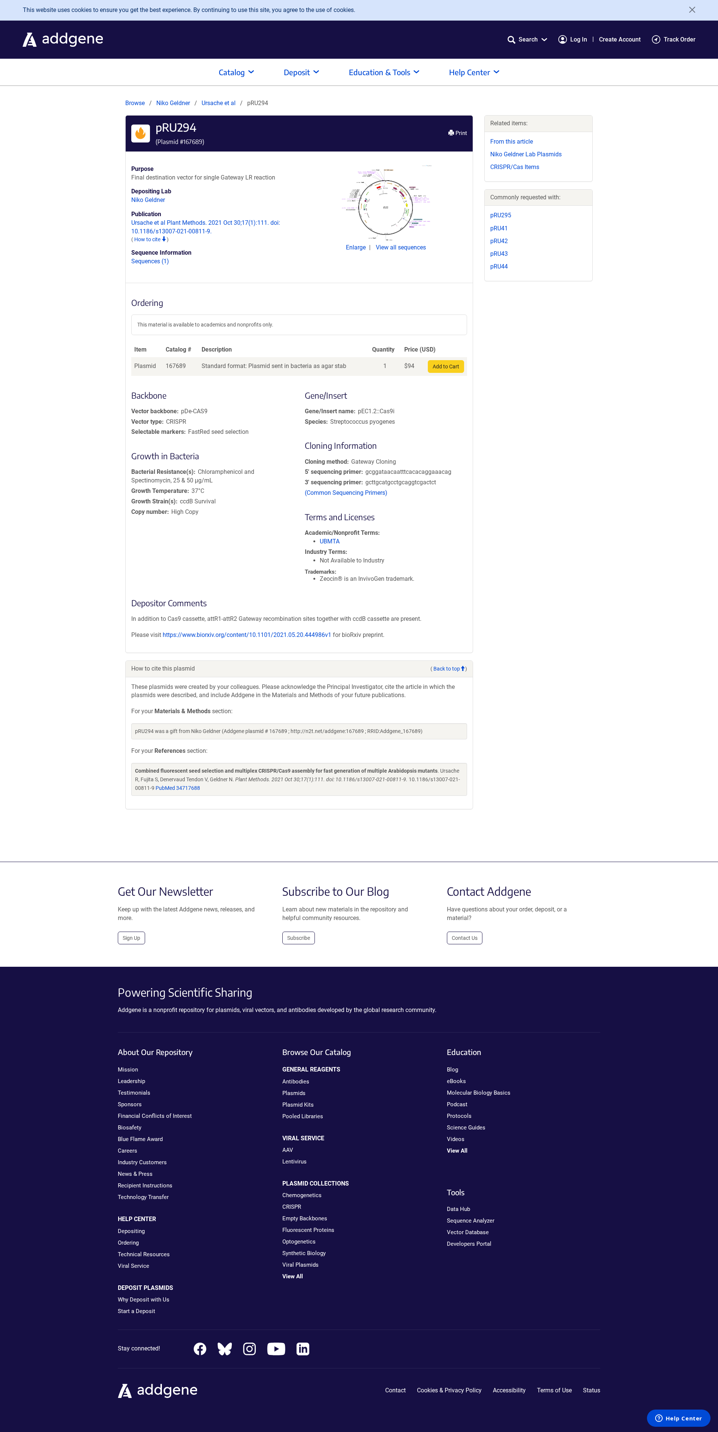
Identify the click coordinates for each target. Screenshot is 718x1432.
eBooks (456, 1081)
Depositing (131, 1231)
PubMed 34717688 (178, 788)
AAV (287, 1150)
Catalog (232, 72)
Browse (135, 103)
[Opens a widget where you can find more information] (679, 1419)
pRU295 (500, 215)
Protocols (459, 1116)
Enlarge (356, 247)
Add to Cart (446, 367)
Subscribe (298, 938)
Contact (395, 1390)
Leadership (131, 1081)
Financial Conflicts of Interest (155, 1116)
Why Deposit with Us (143, 1299)
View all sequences (401, 247)
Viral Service (133, 1266)
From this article (511, 141)
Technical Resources (144, 1254)
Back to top (446, 669)
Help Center (469, 72)
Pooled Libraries (302, 1116)
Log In (578, 39)
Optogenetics (299, 1241)
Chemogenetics (302, 1195)
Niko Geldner (173, 103)
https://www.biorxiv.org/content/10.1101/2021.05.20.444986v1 (247, 634)
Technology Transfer (143, 1197)
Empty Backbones (304, 1218)
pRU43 (499, 253)
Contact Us (465, 938)
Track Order (680, 39)
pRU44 (499, 266)
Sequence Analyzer (470, 1220)
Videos (455, 1139)
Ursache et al (219, 103)
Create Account (620, 39)
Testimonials (134, 1092)
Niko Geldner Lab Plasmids (526, 154)
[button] (527, 39)
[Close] (689, 9)
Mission (128, 1069)
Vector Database (468, 1232)
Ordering (128, 1242)
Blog (452, 1069)
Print (460, 133)
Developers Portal (469, 1244)
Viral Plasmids (300, 1264)
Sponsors (130, 1104)
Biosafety (129, 1127)
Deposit (297, 72)
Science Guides (466, 1127)
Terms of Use (554, 1390)
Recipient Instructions (145, 1185)
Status (591, 1390)
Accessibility (509, 1390)
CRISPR (291, 1206)
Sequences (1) (150, 261)
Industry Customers (142, 1162)
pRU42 (499, 241)
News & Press (135, 1174)
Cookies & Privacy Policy (449, 1390)
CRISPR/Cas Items (514, 167)
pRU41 (499, 228)
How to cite (148, 239)
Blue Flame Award (140, 1139)
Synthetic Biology (304, 1253)
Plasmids (294, 1093)
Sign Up (131, 938)
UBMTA (330, 541)
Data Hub (458, 1209)
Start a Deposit (136, 1311)
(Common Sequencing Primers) (346, 492)
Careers (127, 1150)
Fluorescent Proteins (308, 1230)
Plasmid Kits (298, 1104)
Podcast (457, 1104)
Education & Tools (379, 72)
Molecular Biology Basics (478, 1092)
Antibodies (295, 1081)
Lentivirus (294, 1161)
